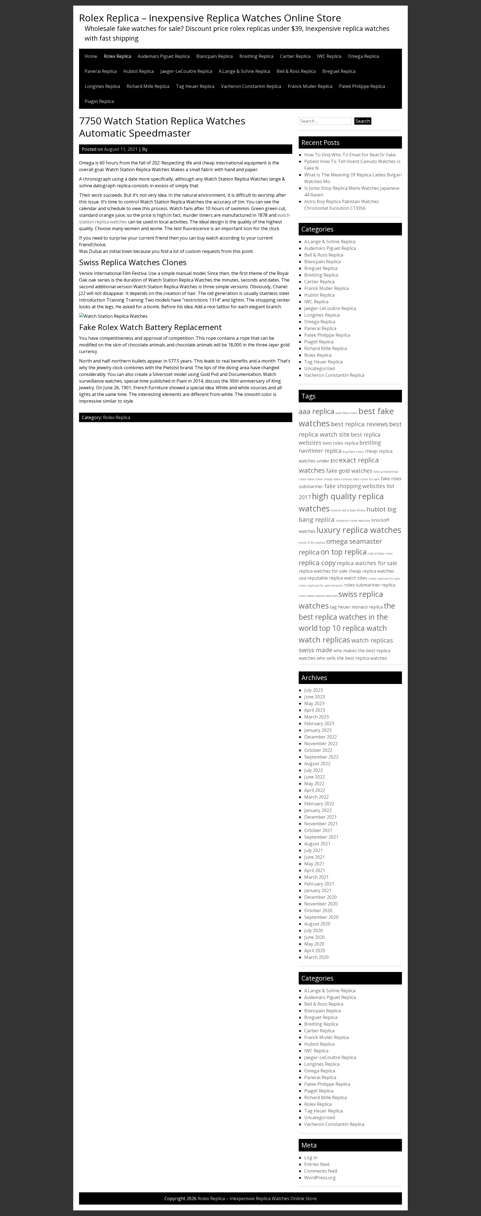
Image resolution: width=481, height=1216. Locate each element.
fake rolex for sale (366, 479)
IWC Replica (329, 56)
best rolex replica (340, 443)
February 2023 (319, 723)
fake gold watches (349, 470)
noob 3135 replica (312, 543)
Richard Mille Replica (148, 86)
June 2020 (314, 937)
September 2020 (321, 917)
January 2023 (318, 730)
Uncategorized (319, 368)
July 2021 (313, 850)
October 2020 (318, 910)
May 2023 (314, 703)
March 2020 (316, 957)
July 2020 (313, 930)
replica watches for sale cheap (330, 571)
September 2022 (321, 757)
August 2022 (317, 763)
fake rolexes (343, 479)
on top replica (344, 552)
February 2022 (319, 804)
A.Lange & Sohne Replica (244, 71)
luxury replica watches (359, 529)
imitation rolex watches (353, 521)
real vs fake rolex (380, 553)
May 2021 (314, 864)
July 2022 (313, 770)
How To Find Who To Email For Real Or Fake (350, 155)
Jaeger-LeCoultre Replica (186, 71)
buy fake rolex (353, 452)
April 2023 (314, 710)
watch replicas (324, 639)
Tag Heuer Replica (195, 86)
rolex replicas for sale (384, 578)
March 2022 (316, 797)
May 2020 (314, 944)
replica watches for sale (367, 563)
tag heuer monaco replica (356, 607)
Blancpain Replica (214, 56)
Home (91, 56)
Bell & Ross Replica (296, 71)
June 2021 (314, 857)
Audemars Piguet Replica (164, 56)
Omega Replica (363, 56)
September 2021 (321, 837)
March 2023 (316, 717)
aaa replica (316, 411)
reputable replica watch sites (337, 578)
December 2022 (320, 737)
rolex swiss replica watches (318, 596)
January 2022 (318, 810)
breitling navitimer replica (340, 446)
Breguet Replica (338, 71)
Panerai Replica (101, 71)
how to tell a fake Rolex (348, 510)
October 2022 (318, 750)
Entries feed (316, 1164)
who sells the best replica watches (352, 658)
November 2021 (321, 824)
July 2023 (313, 690)
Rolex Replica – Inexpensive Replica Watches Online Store (210, 17)
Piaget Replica (99, 101)
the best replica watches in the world (347, 617)
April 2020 (314, 950)
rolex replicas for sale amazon (321, 585)
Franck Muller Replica (310, 86)
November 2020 (321, 904)
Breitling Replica (256, 56)
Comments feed (320, 1171)
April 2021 (314, 870)
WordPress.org (320, 1178)
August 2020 (317, 924)
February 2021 (319, 884)
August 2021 (317, 844)
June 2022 (314, 777)
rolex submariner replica (369, 585)
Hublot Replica (138, 71)
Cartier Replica (295, 56)
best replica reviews (359, 424)
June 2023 (314, 697)
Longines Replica (102, 86)
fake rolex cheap (320, 479)
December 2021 (320, 817)
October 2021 (318, 830)
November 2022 (321, 743)
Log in (310, 1158)
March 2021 (316, 877)
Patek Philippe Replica (362, 86)
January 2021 (318, 890)
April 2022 (314, 790)
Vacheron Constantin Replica (251, 86)
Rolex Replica (117, 56)
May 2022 (314, 784)
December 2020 (320, 897)
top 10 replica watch (353, 628)
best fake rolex (346, 413)
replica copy (317, 562)
